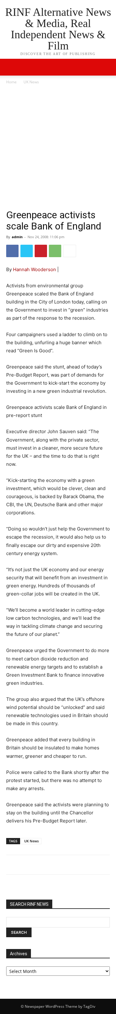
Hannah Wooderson (34, 269)
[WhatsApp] (55, 251)
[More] (69, 251)
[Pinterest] (41, 251)
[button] (107, 67)
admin (17, 236)
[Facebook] (12, 251)
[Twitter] (26, 251)
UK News (31, 82)
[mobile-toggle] (10, 67)
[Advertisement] (58, 147)
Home (11, 82)
